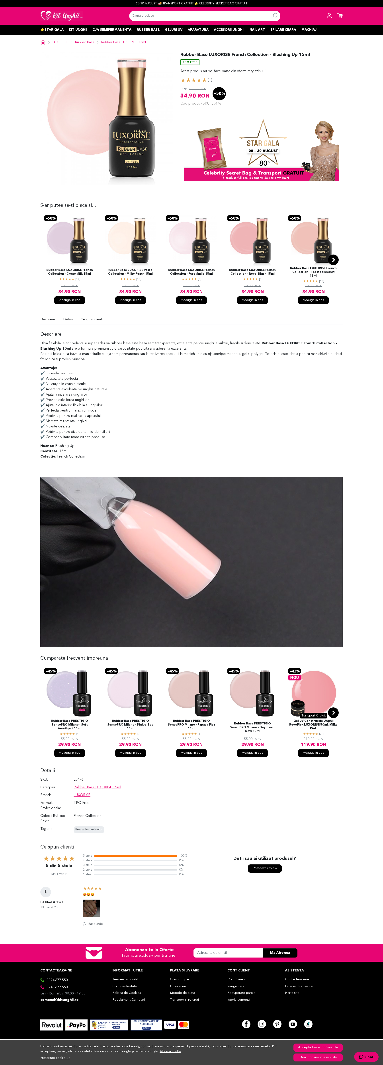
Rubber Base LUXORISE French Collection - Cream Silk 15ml (69, 272)
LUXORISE (60, 42)
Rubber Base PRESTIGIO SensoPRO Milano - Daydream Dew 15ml (252, 727)
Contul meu (236, 979)
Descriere (47, 319)
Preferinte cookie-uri (55, 1058)
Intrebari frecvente (299, 986)
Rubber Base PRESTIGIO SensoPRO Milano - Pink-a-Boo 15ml (130, 725)
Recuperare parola (241, 993)
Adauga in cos (69, 300)
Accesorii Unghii (229, 30)
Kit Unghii (78, 30)
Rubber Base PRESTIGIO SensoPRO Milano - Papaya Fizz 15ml (191, 725)
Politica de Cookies (126, 993)
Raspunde (95, 923)
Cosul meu (178, 986)
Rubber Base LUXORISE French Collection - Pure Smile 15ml (191, 272)
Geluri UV (173, 30)
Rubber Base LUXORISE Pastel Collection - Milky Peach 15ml (130, 272)
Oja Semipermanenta (111, 30)
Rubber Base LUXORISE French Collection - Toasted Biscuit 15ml (313, 272)
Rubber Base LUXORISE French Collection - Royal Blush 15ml (252, 272)
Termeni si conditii (125, 979)
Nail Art (257, 30)
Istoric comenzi (238, 1000)
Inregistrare (235, 986)
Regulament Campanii (128, 1000)
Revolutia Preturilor (89, 829)
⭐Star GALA (52, 30)
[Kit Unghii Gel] (61, 16)
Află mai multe (170, 1051)
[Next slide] (333, 260)
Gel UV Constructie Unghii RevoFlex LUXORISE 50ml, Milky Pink (313, 725)
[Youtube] (293, 1024)
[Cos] (340, 16)
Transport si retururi (184, 1000)
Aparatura (198, 30)
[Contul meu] (329, 16)
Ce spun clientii (92, 319)
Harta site (292, 993)
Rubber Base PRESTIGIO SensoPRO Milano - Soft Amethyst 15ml (69, 725)
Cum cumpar (179, 979)
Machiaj (309, 30)
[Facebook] (246, 1024)
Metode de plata (182, 993)
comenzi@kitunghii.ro (59, 1000)
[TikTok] (308, 1024)
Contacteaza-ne (297, 979)
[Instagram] (262, 1024)
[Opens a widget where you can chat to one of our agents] (366, 1057)
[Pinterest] (277, 1024)
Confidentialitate (124, 986)
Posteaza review (265, 868)
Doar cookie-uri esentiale (318, 1057)
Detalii (68, 319)
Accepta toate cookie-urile (318, 1047)
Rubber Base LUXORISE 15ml (123, 42)
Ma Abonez (280, 953)
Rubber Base (148, 30)
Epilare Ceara (283, 30)
